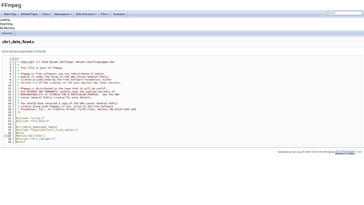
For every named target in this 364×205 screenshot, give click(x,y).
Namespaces (62, 14)
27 (7, 135)
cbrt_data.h (39, 121)
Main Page (10, 14)
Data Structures (85, 14)
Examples (119, 14)
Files (104, 14)
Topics (46, 14)
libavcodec (7, 33)
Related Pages (29, 14)
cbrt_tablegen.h (42, 138)
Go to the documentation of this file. (24, 51)
